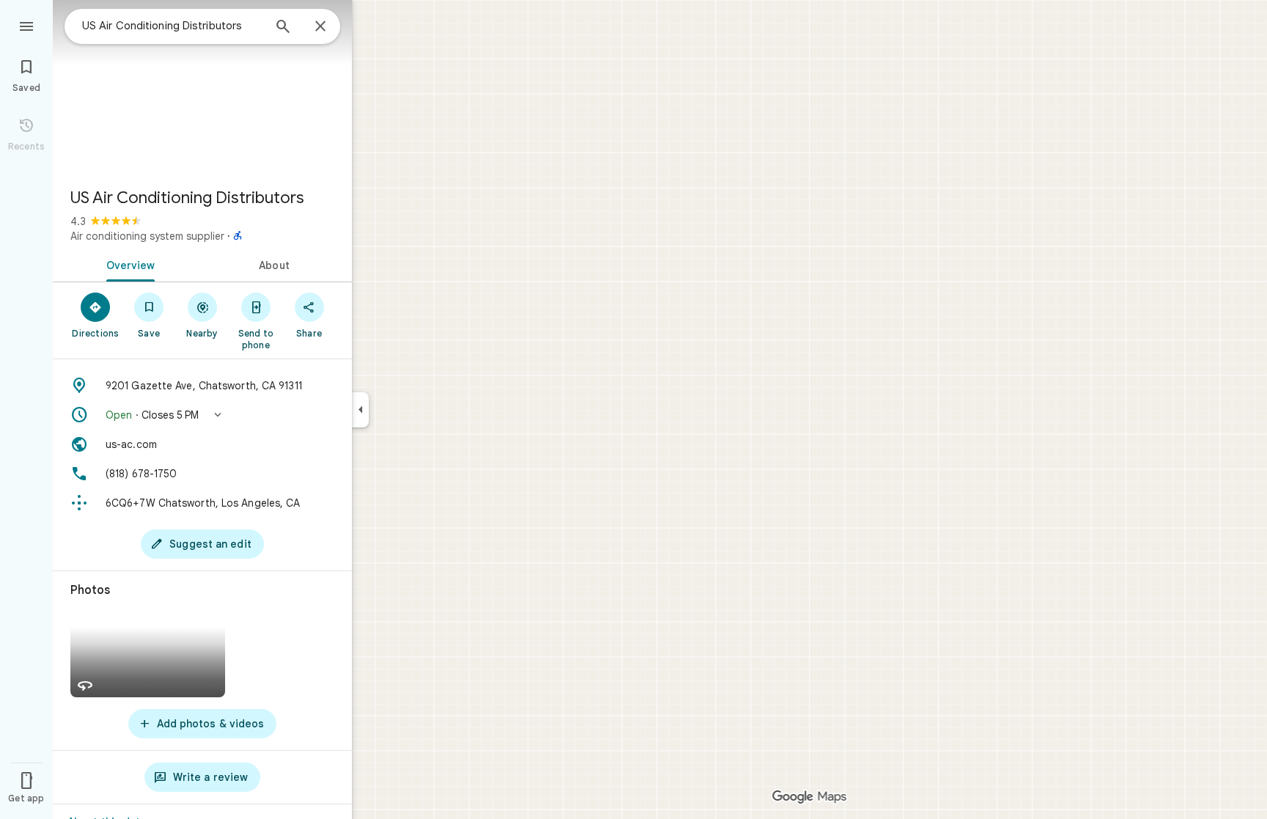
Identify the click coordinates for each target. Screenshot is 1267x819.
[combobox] (172, 25)
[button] (202, 415)
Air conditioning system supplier (147, 236)
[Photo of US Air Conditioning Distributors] (202, 88)
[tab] (127, 264)
